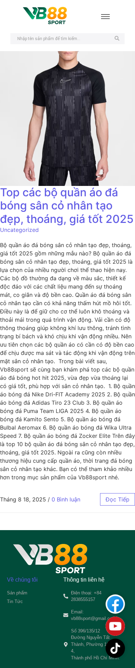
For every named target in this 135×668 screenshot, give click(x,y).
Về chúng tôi (22, 580)
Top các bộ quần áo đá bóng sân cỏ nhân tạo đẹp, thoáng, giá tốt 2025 (67, 206)
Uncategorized (19, 229)
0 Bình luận (66, 499)
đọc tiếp (117, 499)
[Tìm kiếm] (117, 38)
